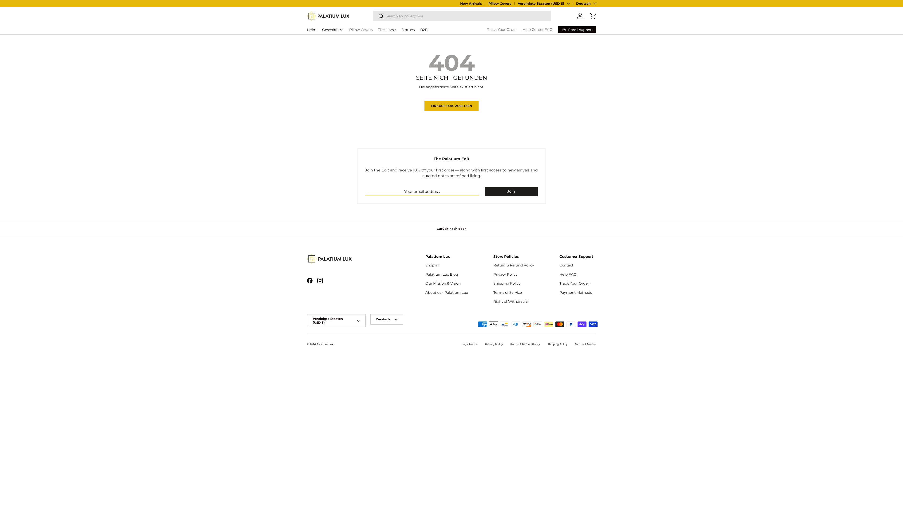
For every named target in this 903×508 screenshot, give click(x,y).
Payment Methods (575, 292)
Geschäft (330, 30)
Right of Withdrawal (511, 301)
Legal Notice (469, 344)
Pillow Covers (499, 3)
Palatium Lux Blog (441, 274)
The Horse (387, 30)
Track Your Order (502, 29)
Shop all (432, 265)
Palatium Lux (325, 344)
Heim (312, 30)
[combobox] (462, 16)
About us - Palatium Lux (446, 292)
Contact (566, 265)
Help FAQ (568, 274)
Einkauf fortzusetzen (451, 106)
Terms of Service (507, 292)
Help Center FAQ (538, 29)
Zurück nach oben (452, 228)
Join (511, 191)
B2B (424, 30)
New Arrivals (471, 3)
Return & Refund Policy (513, 265)
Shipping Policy (506, 283)
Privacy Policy (505, 274)
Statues (408, 30)
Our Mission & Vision (443, 283)
